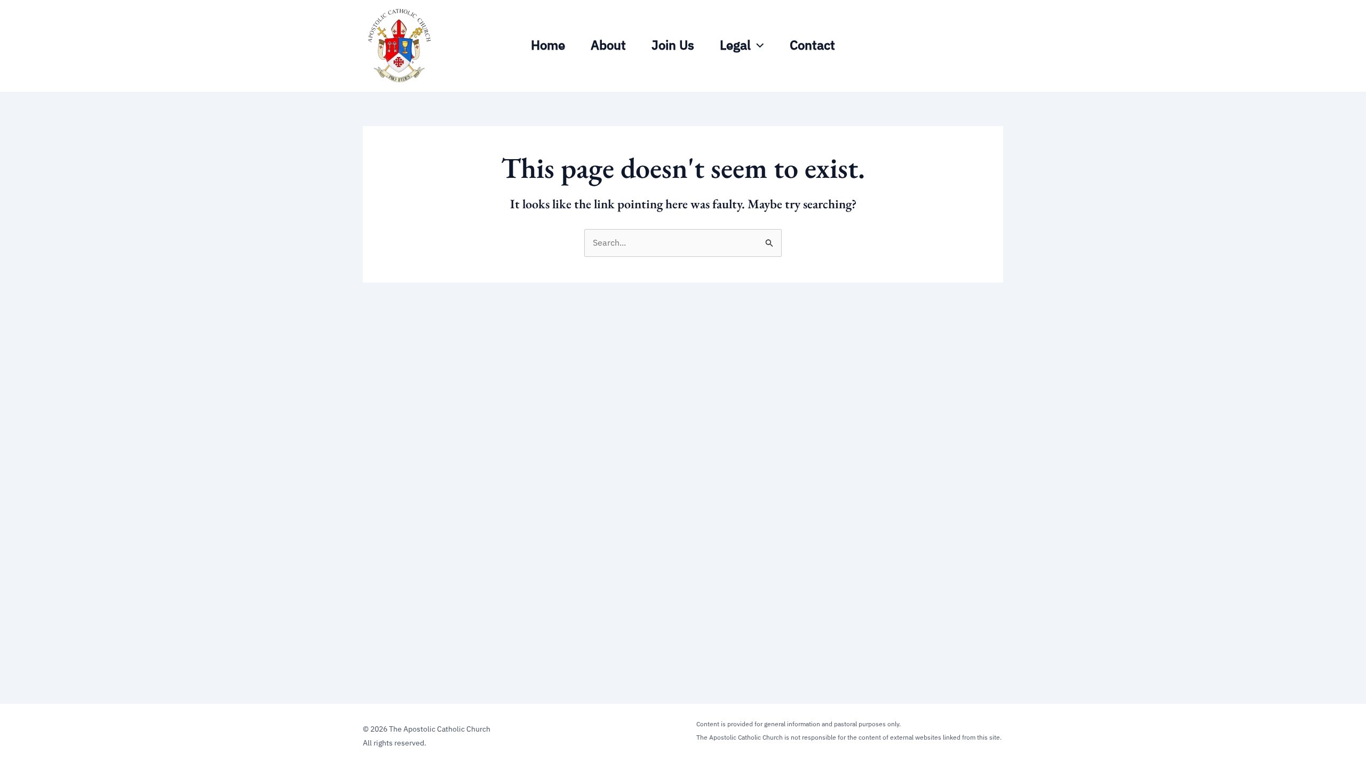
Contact (812, 44)
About (608, 44)
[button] (757, 44)
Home (548, 44)
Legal (735, 44)
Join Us (673, 44)
